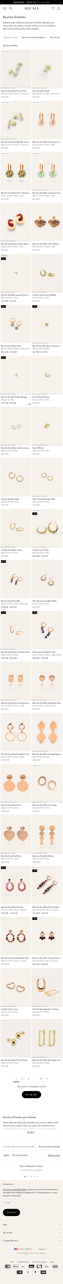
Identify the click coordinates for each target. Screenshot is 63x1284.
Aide (52, 1262)
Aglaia (6, 1155)
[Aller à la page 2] (47, 1078)
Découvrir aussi (54, 1155)
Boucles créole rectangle (49, 1146)
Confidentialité (23, 1262)
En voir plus (31, 1094)
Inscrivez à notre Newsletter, (15, 1189)
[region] (31, 1166)
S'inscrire (11, 1212)
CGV (12, 1262)
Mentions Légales (39, 1262)
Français (42, 1249)
